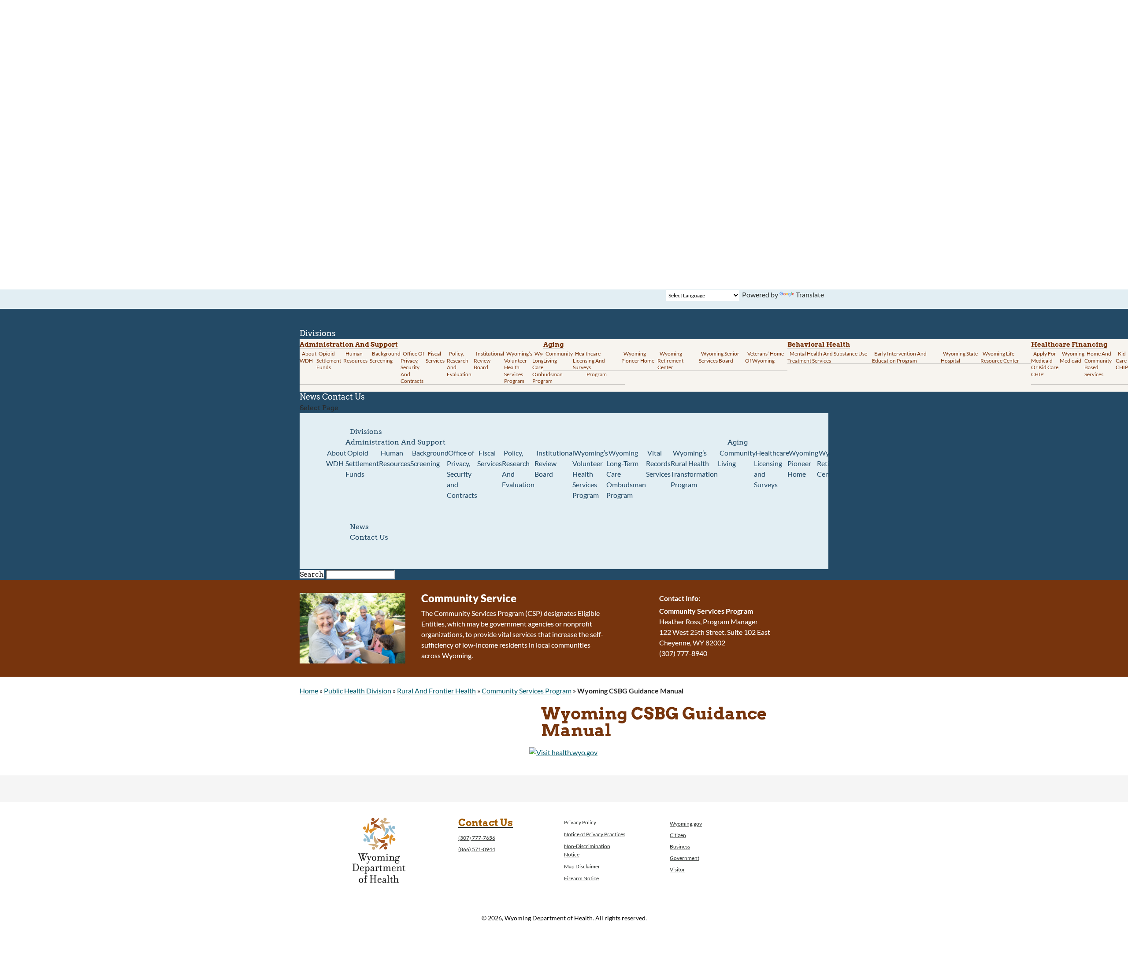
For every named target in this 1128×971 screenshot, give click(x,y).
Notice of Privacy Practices (594, 834)
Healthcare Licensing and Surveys (589, 360)
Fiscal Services (435, 357)
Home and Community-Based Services (1098, 364)
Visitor (677, 869)
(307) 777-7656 (476, 837)
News (359, 527)
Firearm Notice (581, 878)
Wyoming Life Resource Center (999, 357)
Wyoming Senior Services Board (719, 357)
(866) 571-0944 (476, 849)
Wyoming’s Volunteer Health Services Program (518, 367)
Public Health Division (357, 690)
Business (680, 846)
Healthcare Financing (1069, 344)
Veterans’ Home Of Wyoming (764, 357)
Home (309, 690)
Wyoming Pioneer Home (637, 357)
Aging (553, 344)
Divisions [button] (366, 431)
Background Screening (385, 357)
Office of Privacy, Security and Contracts (412, 367)
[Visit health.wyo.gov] (563, 752)
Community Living (558, 357)
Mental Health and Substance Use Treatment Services (827, 357)
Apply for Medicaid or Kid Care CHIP (1044, 364)
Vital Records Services (658, 463)
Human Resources (355, 357)
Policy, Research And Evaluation (459, 364)
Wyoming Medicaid (1072, 357)
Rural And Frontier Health (436, 690)
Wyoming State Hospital (959, 357)
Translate (810, 294)
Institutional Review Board (489, 360)
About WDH (336, 457)
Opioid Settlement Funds (362, 463)
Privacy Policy (580, 822)
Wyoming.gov (686, 823)
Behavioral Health (818, 344)
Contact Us (343, 396)
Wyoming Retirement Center (670, 360)
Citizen (678, 835)
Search (312, 574)
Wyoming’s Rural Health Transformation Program (694, 468)
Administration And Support (395, 442)
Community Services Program (526, 690)
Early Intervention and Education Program (899, 357)
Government (684, 858)
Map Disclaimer (582, 866)
